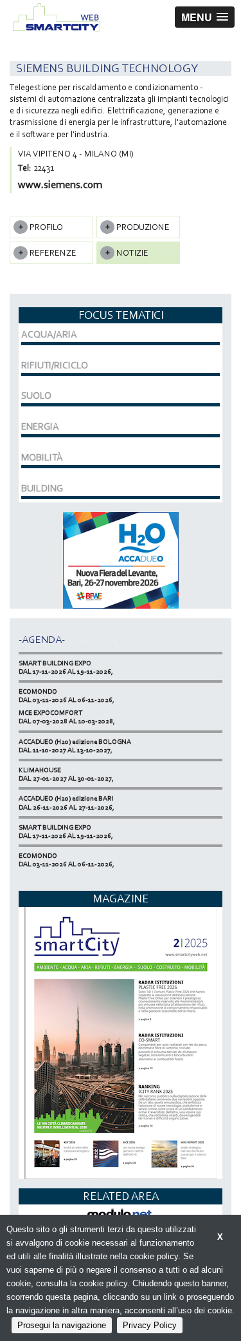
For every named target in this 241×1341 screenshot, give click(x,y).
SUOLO (36, 395)
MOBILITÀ (42, 457)
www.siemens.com (60, 184)
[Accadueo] (121, 559)
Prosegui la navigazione (61, 1325)
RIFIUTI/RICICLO (54, 365)
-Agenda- (42, 639)
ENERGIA (40, 426)
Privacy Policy (150, 1325)
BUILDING (42, 488)
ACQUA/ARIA (49, 334)
